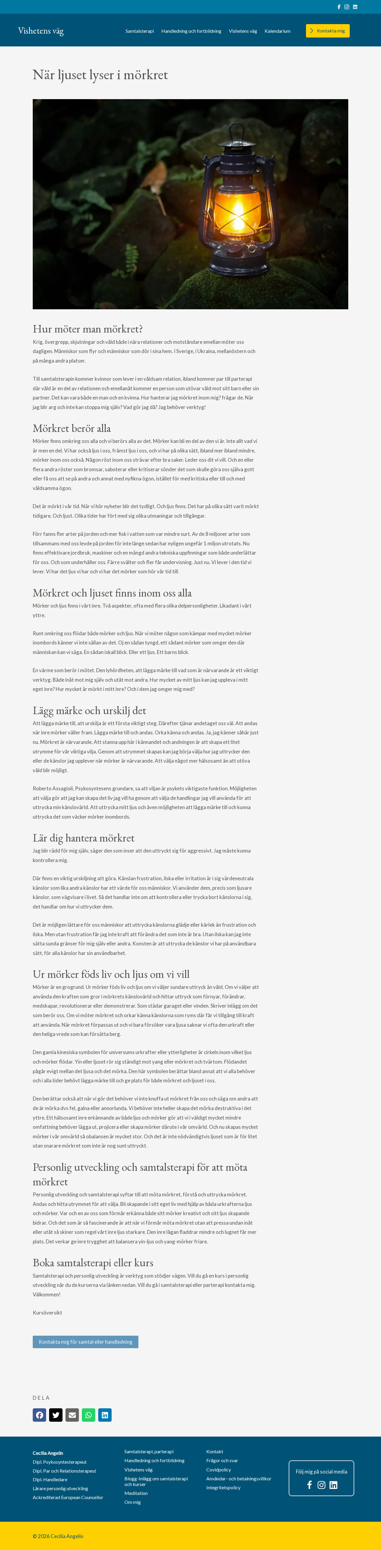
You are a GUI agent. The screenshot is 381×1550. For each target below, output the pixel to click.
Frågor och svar (222, 1460)
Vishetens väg (243, 31)
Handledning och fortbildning (191, 31)
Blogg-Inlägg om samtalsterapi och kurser (156, 1481)
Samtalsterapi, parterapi (149, 1451)
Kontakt (214, 1451)
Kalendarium (278, 31)
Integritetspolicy (223, 1487)
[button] (309, 1485)
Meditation (136, 1493)
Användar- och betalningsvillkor (238, 1478)
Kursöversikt (47, 1312)
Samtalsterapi (140, 31)
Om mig (132, 1502)
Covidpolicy (218, 1469)
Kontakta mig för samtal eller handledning (85, 1342)
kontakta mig (239, 1285)
